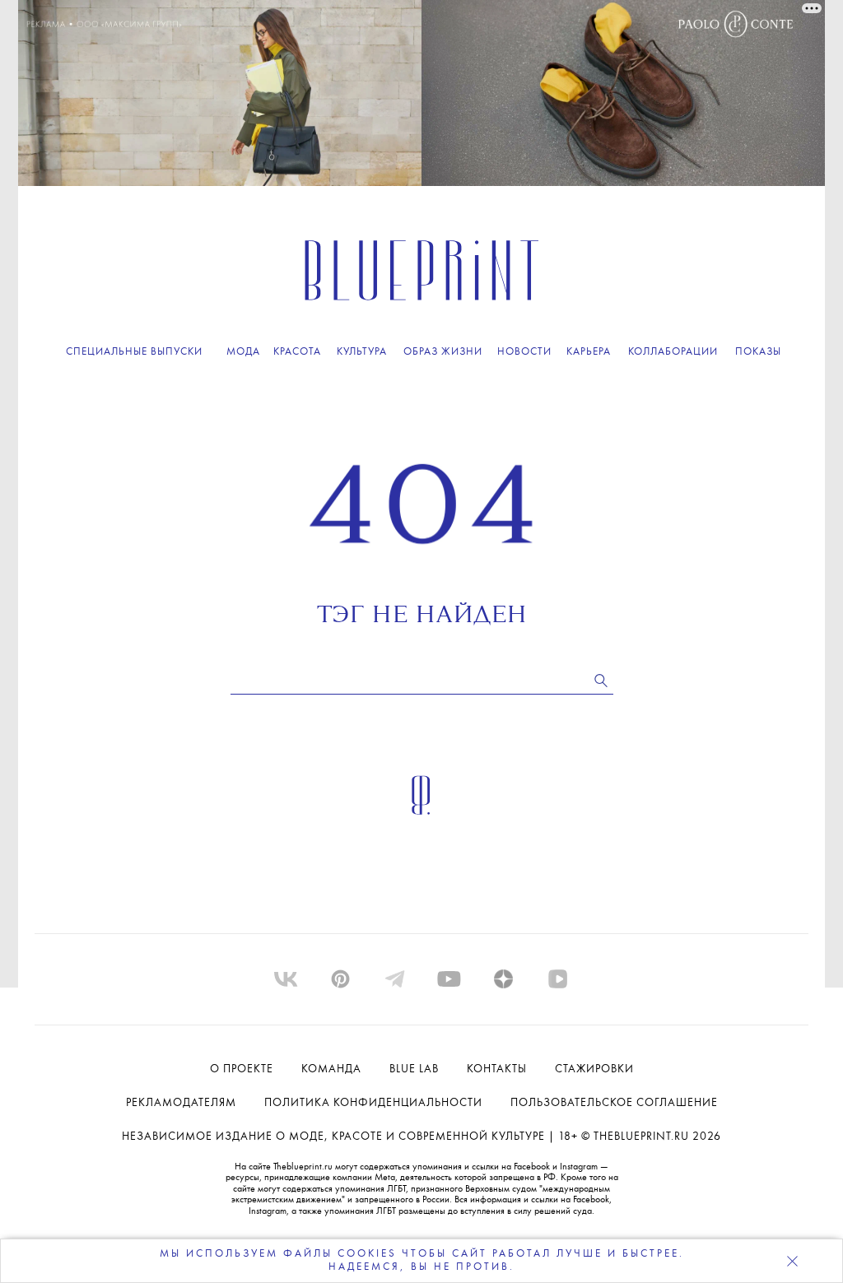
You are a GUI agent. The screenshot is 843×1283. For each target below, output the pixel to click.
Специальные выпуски (134, 351)
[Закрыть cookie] (791, 1260)
